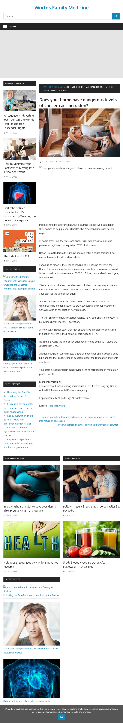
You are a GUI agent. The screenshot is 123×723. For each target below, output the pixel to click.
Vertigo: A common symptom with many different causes (19, 431)
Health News (56, 87)
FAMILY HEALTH (72, 458)
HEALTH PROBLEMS (14, 458)
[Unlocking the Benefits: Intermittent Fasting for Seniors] (19, 280)
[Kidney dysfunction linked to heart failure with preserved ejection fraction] (19, 359)
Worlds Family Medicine (61, 7)
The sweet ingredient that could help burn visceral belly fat (88, 424)
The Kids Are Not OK (16, 256)
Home (44, 87)
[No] (119, 714)
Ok (61, 717)
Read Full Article (56, 405)
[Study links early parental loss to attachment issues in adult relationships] (19, 319)
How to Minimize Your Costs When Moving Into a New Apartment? (18, 168)
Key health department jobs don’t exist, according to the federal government (18, 443)
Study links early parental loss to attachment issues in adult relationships (18, 327)
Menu (12, 26)
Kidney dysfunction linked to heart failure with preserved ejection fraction (17, 367)
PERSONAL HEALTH (14, 83)
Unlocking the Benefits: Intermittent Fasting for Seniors (17, 396)
